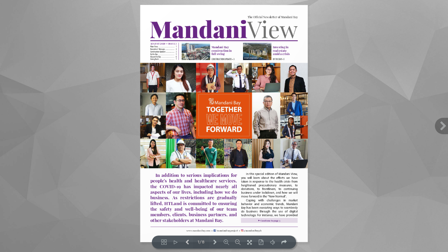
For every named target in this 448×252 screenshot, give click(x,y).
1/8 (201, 242)
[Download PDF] (261, 242)
